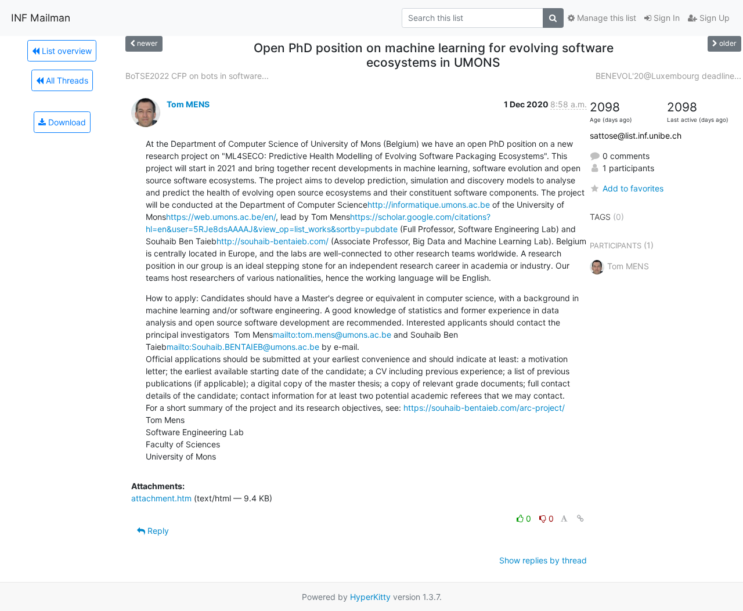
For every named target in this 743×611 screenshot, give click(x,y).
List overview (65, 51)
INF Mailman (40, 18)
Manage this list (605, 18)
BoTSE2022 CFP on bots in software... (197, 76)
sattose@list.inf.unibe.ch (635, 135)
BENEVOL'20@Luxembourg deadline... (668, 76)
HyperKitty (370, 597)
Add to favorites (633, 188)
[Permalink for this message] (580, 518)
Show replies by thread (543, 560)
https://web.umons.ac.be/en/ (221, 217)
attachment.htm (161, 498)
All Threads (66, 80)
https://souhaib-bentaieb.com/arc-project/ (484, 408)
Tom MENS (188, 104)
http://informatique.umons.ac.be (428, 204)
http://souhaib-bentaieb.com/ (273, 241)
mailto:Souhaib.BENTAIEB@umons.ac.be (243, 347)
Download (66, 122)
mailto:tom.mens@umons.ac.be (332, 334)
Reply (157, 531)
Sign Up (713, 18)
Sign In (665, 18)
